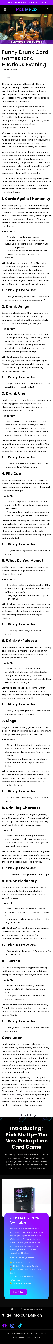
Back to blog (28, 1115)
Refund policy (40, 1333)
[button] (5, 9)
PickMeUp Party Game (23, 1333)
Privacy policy (18, 1337)
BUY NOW (18, 1291)
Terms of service (33, 1337)
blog (36, 1309)
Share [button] (7, 77)
